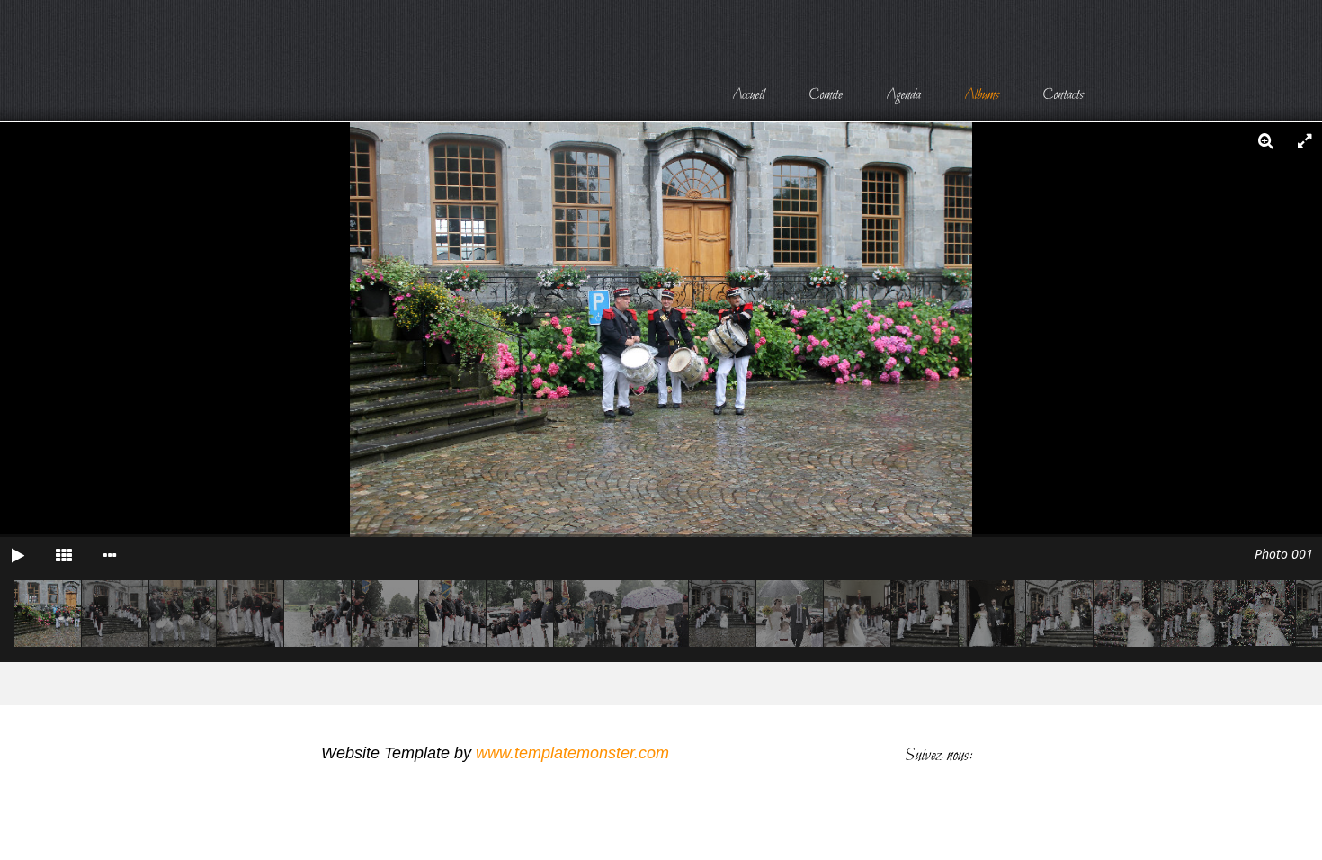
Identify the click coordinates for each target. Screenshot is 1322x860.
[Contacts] (1063, 92)
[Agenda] (903, 92)
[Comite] (825, 92)
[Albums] (981, 92)
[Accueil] (748, 92)
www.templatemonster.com (572, 753)
